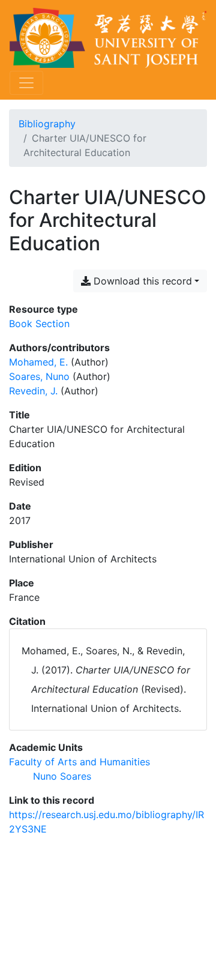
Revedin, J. (33, 391)
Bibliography (47, 124)
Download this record (141, 281)
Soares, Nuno (39, 376)
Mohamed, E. (38, 362)
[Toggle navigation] (26, 83)
